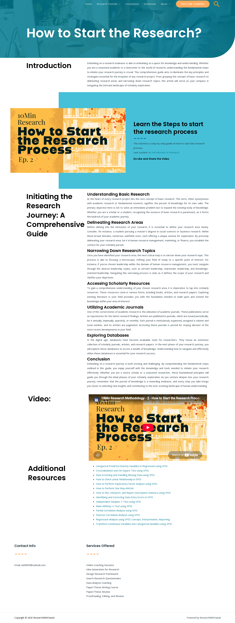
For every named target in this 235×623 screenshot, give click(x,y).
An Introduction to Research (164, 152)
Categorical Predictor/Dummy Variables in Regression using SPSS (132, 466)
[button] (193, 4)
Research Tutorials (107, 3)
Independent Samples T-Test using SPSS (118, 501)
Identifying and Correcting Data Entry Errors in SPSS (124, 497)
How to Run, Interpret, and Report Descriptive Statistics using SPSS (133, 492)
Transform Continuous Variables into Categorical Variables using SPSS (134, 523)
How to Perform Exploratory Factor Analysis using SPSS (126, 483)
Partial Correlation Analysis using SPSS (117, 510)
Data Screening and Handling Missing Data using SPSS (125, 475)
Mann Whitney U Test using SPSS (114, 506)
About (164, 3)
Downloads (150, 3)
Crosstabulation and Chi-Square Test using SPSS (122, 470)
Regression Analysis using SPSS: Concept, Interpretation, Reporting (133, 519)
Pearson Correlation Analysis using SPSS (118, 514)
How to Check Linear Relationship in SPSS (118, 479)
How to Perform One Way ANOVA (114, 488)
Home (88, 3)
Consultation (132, 3)
